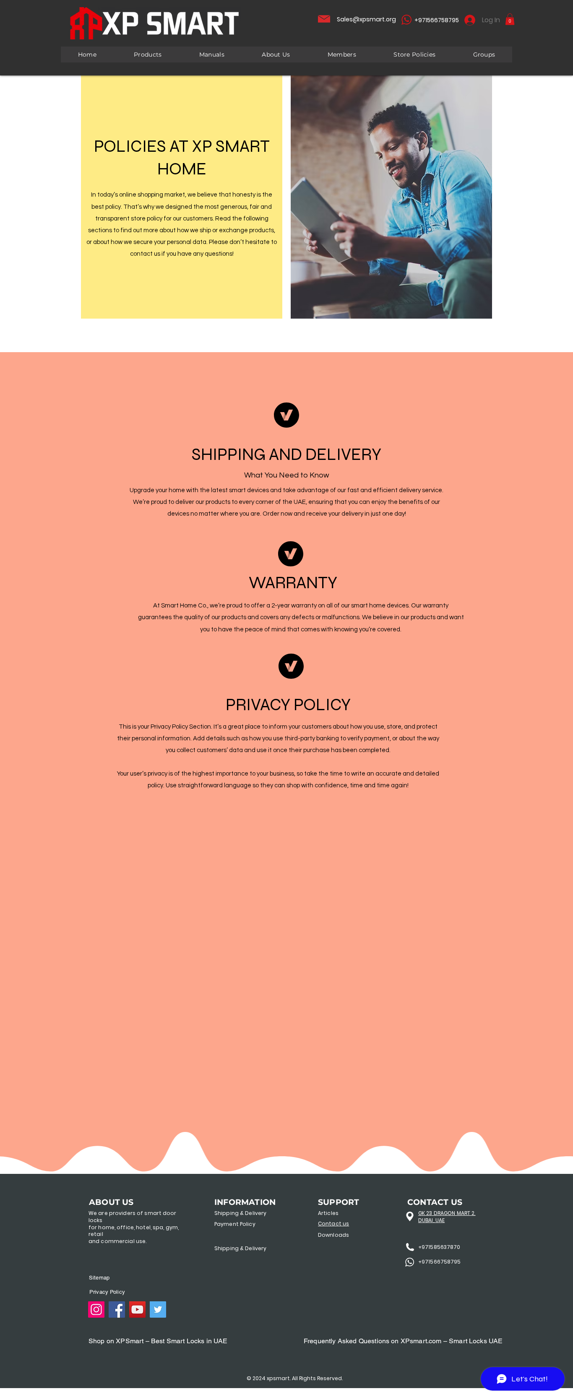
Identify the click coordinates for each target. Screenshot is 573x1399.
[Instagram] (96, 1309)
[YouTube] (137, 1309)
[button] (510, 19)
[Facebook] (117, 1309)
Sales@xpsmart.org (366, 19)
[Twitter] (158, 1309)
